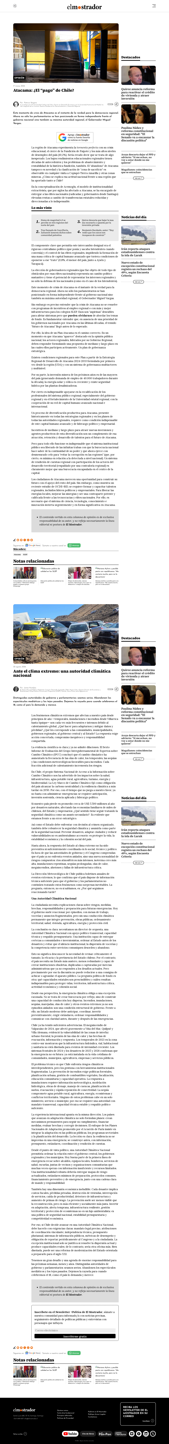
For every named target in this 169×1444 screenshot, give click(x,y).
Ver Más (110, 104)
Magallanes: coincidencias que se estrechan (136, 171)
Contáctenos (92, 1416)
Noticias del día (133, 217)
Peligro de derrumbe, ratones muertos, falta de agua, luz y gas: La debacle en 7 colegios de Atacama (79, 582)
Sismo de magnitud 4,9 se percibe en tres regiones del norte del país (54, 223)
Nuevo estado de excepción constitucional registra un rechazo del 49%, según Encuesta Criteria (138, 269)
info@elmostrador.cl (31, 1418)
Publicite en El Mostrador (97, 1411)
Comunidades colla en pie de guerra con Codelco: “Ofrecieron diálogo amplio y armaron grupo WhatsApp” (24, 583)
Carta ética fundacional (65, 1412)
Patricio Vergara (30, 102)
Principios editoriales (64, 1415)
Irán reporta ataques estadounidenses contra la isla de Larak (138, 252)
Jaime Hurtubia (30, 687)
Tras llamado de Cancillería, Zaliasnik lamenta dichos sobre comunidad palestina (56, 233)
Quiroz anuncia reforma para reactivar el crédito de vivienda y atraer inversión (138, 93)
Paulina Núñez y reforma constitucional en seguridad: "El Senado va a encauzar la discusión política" (137, 134)
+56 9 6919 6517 (18, 1418)
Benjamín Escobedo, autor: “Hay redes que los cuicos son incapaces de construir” (98, 233)
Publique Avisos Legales (97, 1414)
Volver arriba (18, 1434)
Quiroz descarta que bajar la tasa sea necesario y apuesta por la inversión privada (98, 223)
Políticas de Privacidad (65, 1418)
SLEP (25, 554)
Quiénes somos (62, 1410)
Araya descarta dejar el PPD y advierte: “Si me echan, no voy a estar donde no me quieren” (138, 158)
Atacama (17, 554)
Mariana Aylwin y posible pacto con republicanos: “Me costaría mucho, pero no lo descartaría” (107, 582)
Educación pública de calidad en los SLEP (52, 582)
